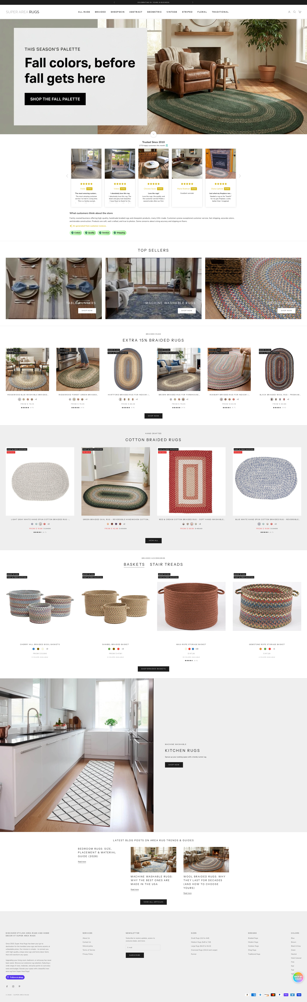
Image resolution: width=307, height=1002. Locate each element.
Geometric (154, 12)
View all (153, 540)
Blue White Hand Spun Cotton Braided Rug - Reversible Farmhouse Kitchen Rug (267, 519)
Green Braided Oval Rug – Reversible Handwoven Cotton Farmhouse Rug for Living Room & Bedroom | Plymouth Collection (115, 519)
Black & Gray (296, 946)
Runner (193, 954)
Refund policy (88, 946)
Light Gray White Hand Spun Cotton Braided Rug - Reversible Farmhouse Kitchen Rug (40, 519)
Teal (292, 970)
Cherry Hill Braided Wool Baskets (40, 644)
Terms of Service (89, 950)
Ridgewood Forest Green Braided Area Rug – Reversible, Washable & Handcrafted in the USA (78, 395)
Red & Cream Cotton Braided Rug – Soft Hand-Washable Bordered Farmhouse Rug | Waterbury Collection (191, 519)
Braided (100, 12)
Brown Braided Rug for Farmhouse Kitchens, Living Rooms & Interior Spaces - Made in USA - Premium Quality (179, 395)
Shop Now (87, 311)
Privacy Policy (88, 954)
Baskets (134, 564)
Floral (202, 12)
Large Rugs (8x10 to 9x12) (201, 946)
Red (292, 966)
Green (293, 950)
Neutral (294, 954)
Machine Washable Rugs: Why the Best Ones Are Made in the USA (152, 880)
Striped (187, 12)
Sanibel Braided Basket (115, 644)
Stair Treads (166, 564)
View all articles (153, 902)
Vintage (172, 12)
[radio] (19, 399)
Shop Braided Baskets (153, 669)
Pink (292, 962)
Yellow (293, 974)
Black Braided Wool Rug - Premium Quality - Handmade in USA (280, 395)
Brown (293, 942)
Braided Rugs (253, 938)
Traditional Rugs (254, 954)
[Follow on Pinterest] (19, 986)
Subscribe (134, 955)
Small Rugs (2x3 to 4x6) (200, 938)
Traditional (220, 12)
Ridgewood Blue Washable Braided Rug (27, 395)
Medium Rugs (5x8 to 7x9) (201, 942)
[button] (67, 176)
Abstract (135, 12)
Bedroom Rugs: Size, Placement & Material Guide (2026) (97, 852)
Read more (82, 861)
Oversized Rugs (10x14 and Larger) (204, 950)
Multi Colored (296, 958)
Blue (292, 938)
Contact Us (87, 942)
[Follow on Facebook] (7, 986)
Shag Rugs (252, 950)
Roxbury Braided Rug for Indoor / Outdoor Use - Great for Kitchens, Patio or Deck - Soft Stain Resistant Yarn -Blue (229, 395)
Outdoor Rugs (253, 946)
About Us (86, 938)
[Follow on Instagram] (13, 986)
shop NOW (153, 416)
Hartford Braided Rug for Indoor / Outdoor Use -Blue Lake (128, 395)
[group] (153, 76)
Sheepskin (118, 12)
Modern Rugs (253, 942)
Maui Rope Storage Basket (191, 644)
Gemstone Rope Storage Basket (267, 644)
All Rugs (84, 12)
